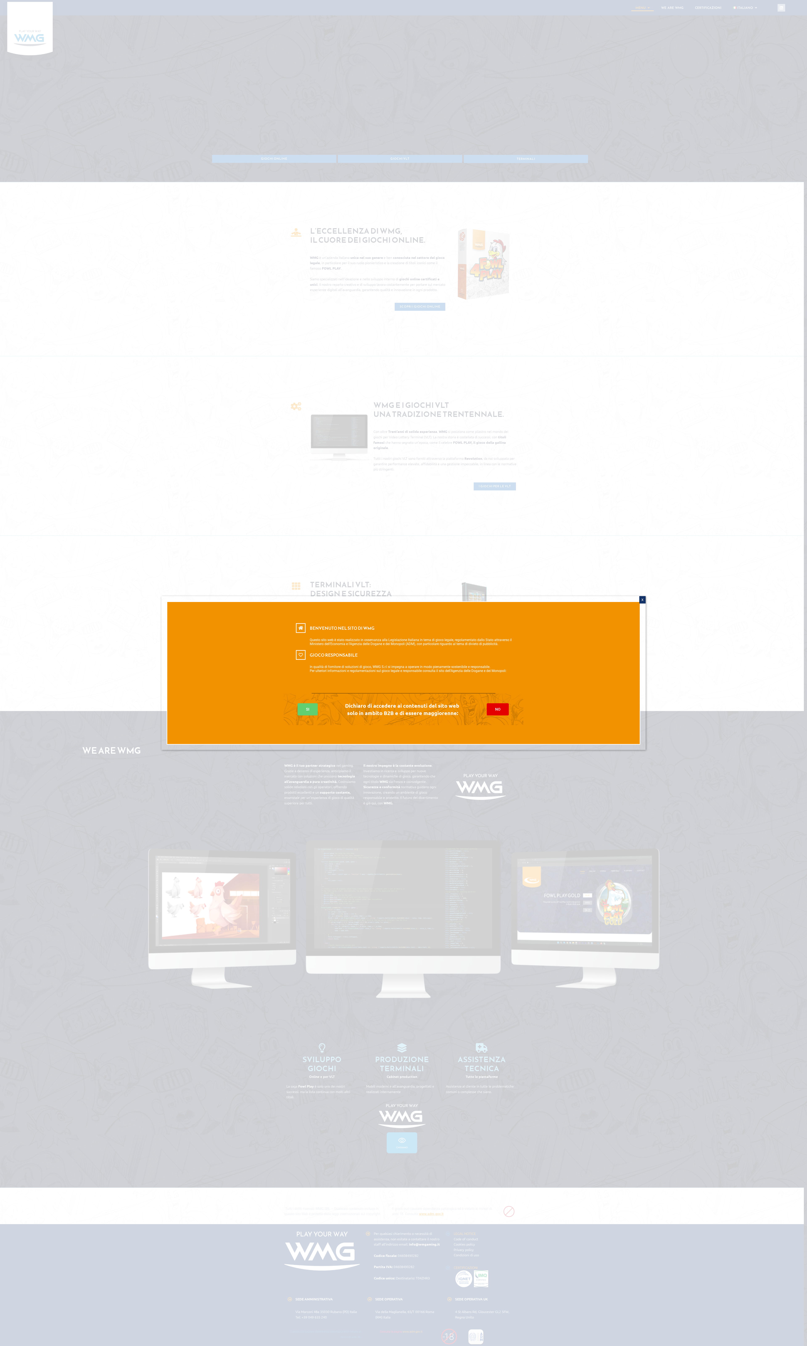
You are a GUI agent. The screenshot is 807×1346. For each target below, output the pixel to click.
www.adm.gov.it (323, 679)
